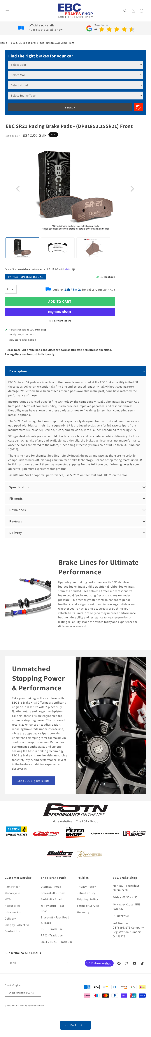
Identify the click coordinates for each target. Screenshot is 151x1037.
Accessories (12, 906)
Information (13, 912)
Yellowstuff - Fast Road (52, 908)
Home (3, 42)
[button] (8, 11)
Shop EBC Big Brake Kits (33, 780)
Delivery (10, 918)
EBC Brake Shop (19, 1005)
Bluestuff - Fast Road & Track (55, 920)
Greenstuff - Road (53, 893)
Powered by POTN (36, 1005)
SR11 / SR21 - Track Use (57, 942)
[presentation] (18, 189)
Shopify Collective (17, 925)
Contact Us (12, 931)
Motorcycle (12, 893)
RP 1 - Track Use (52, 929)
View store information (22, 339)
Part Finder (12, 887)
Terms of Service (88, 906)
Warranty (83, 912)
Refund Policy (86, 893)
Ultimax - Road (51, 887)
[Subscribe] (67, 963)
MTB (8, 899)
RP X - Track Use (52, 935)
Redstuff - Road (51, 899)
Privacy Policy (86, 887)
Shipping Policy (87, 899)
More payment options (60, 320)
